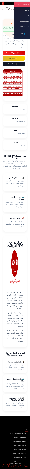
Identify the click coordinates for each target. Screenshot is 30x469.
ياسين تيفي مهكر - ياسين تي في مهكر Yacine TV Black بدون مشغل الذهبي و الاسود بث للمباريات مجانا (15, 465)
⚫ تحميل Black (12, 64)
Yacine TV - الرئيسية (23, 4)
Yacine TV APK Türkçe (20, 457)
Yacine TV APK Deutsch (20, 449)
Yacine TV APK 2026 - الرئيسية (18, 433)
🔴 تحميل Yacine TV (12, 53)
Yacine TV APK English (20, 437)
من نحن (27, 10)
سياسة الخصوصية (24, 21)
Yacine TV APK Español (20, 445)
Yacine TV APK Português (19, 453)
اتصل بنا (27, 15)
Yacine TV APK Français (19, 441)
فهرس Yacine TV (24, 26)
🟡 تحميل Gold (12, 58)
